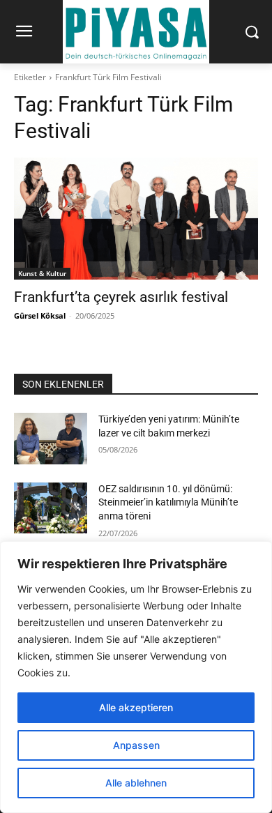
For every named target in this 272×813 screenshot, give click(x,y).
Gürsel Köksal (40, 315)
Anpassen (136, 745)
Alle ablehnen (136, 783)
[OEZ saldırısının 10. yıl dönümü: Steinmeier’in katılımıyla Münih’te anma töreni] (50, 508)
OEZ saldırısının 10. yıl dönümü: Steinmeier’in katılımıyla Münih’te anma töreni (168, 502)
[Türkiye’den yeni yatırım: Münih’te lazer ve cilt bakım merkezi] (50, 438)
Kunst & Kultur (42, 273)
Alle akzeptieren (136, 707)
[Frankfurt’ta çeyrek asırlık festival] (136, 219)
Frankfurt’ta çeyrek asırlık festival (121, 297)
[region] (136, 677)
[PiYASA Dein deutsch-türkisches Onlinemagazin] (136, 31)
